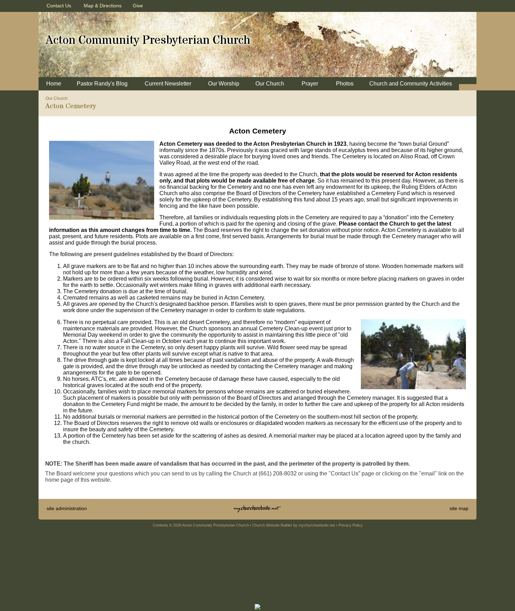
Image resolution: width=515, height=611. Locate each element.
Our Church (57, 98)
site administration (67, 508)
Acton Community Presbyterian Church (148, 40)
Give (136, 5)
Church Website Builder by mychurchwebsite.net (293, 525)
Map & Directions (101, 5)
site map (458, 508)
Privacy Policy (350, 525)
